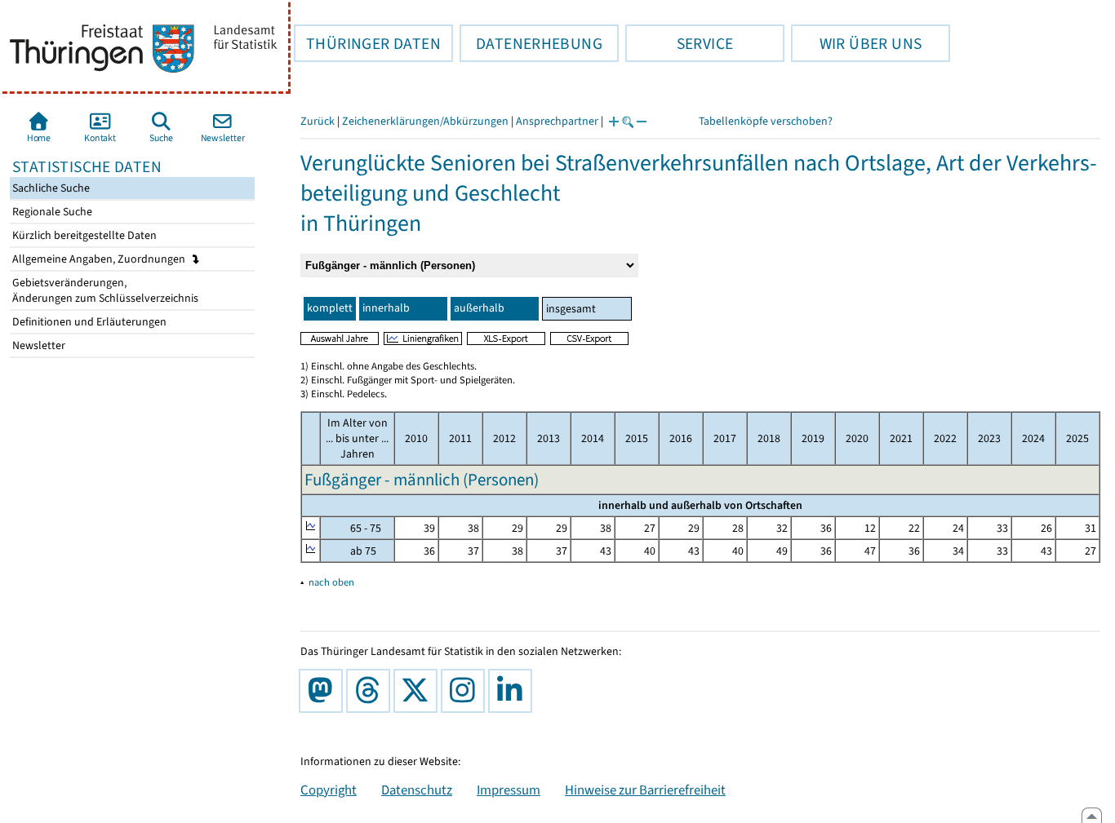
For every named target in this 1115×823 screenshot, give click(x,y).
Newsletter (37, 345)
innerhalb (386, 308)
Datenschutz (416, 790)
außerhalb (479, 308)
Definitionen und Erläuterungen (88, 322)
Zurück (317, 121)
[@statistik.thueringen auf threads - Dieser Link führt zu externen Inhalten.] (371, 690)
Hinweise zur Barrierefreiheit (645, 790)
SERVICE (679, 43)
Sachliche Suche (50, 188)
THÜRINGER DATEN (367, 43)
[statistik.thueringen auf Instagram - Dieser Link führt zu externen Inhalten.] (466, 690)
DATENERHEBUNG (531, 43)
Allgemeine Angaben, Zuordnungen (100, 259)
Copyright (328, 790)
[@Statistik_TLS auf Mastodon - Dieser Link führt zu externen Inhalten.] (324, 690)
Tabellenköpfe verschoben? (766, 121)
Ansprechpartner (557, 121)
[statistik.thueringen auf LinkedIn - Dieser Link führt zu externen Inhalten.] (513, 690)
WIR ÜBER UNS (856, 43)
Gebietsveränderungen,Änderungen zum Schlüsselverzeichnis (104, 290)
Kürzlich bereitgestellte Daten (83, 235)
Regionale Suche (51, 211)
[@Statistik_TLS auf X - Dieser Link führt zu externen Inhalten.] (418, 690)
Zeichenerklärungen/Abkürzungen (425, 121)
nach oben (331, 582)
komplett (330, 308)
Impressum (508, 790)
